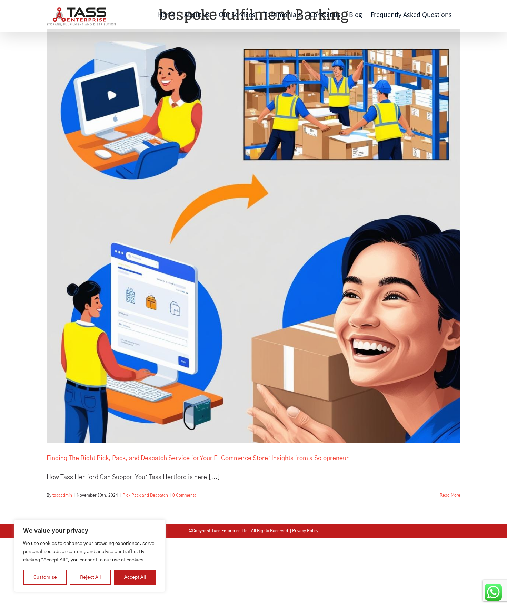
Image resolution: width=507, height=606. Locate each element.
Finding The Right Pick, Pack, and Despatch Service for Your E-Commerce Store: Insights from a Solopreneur (198, 458)
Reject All (90, 577)
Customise (45, 577)
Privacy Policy (305, 531)
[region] (90, 556)
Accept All (135, 577)
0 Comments (184, 495)
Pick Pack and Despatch (145, 495)
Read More (450, 495)
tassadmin (62, 495)
